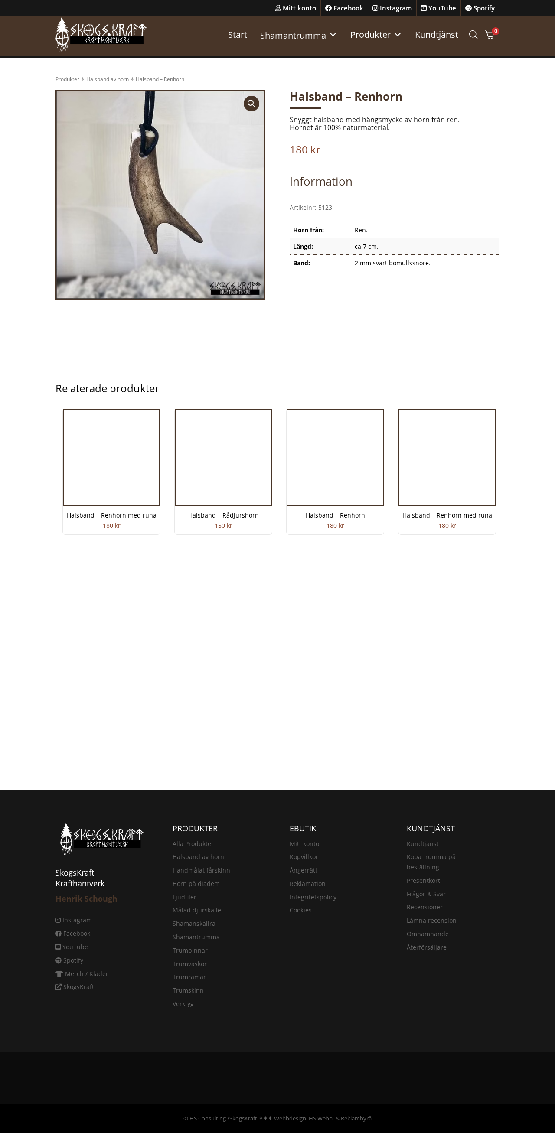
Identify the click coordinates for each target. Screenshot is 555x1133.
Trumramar (189, 977)
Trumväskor (190, 964)
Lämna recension (432, 920)
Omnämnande (428, 934)
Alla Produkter (193, 844)
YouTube (441, 7)
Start (237, 34)
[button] (251, 103)
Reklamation (308, 883)
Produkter (370, 34)
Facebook (347, 7)
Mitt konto (298, 7)
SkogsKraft (78, 987)
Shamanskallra (194, 923)
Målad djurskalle (197, 910)
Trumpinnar (190, 950)
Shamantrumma (196, 937)
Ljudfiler (184, 897)
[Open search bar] (473, 34)
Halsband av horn (107, 79)
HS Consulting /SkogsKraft (223, 1118)
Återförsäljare (427, 947)
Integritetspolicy (313, 897)
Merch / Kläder (85, 974)
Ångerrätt (303, 870)
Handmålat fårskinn (201, 870)
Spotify (483, 7)
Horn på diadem (196, 883)
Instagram (395, 7)
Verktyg (183, 1004)
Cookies (301, 910)
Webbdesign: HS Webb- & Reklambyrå (323, 1118)
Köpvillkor (304, 857)
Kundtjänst (436, 34)
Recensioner (425, 907)
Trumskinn (188, 990)
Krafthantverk (80, 883)
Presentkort (423, 880)
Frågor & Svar (426, 894)
